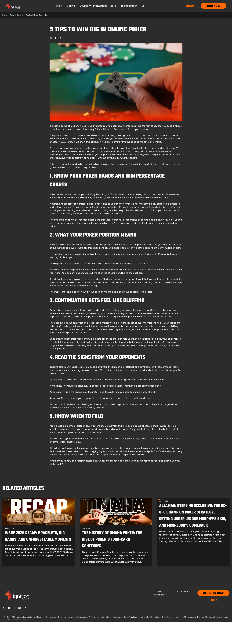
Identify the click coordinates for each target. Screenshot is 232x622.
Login (190, 6)
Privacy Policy (183, 591)
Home (4, 15)
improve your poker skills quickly (81, 148)
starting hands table (63, 203)
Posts (12, 15)
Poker (19, 15)
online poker (104, 141)
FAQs (160, 591)
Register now (213, 593)
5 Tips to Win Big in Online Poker (36, 15)
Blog (161, 499)
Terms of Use (160, 594)
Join (210, 6)
